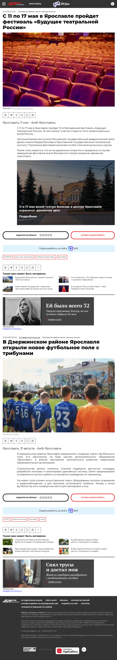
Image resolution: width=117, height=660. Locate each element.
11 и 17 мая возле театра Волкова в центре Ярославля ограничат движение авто (60, 208)
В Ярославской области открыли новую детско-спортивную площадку (89, 550)
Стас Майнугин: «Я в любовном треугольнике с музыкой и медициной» (91, 278)
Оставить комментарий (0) (93, 235)
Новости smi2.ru (12, 329)
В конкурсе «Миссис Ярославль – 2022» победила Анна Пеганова (88, 287)
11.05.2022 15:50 (9, 12)
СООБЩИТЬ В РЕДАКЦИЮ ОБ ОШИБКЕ (36, 607)
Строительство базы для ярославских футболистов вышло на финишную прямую (34, 541)
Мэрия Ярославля (11, 434)
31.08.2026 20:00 (10, 337)
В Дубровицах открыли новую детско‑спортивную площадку (84, 541)
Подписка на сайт (69, 604)
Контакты (85, 604)
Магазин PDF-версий (80, 600)
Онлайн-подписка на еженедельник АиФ (39, 604)
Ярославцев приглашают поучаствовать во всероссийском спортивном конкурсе (34, 550)
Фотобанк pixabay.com (23, 108)
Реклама (64, 600)
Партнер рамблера (46, 649)
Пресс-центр (51, 600)
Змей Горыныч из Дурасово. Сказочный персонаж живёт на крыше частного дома (33, 287)
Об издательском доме (31, 600)
